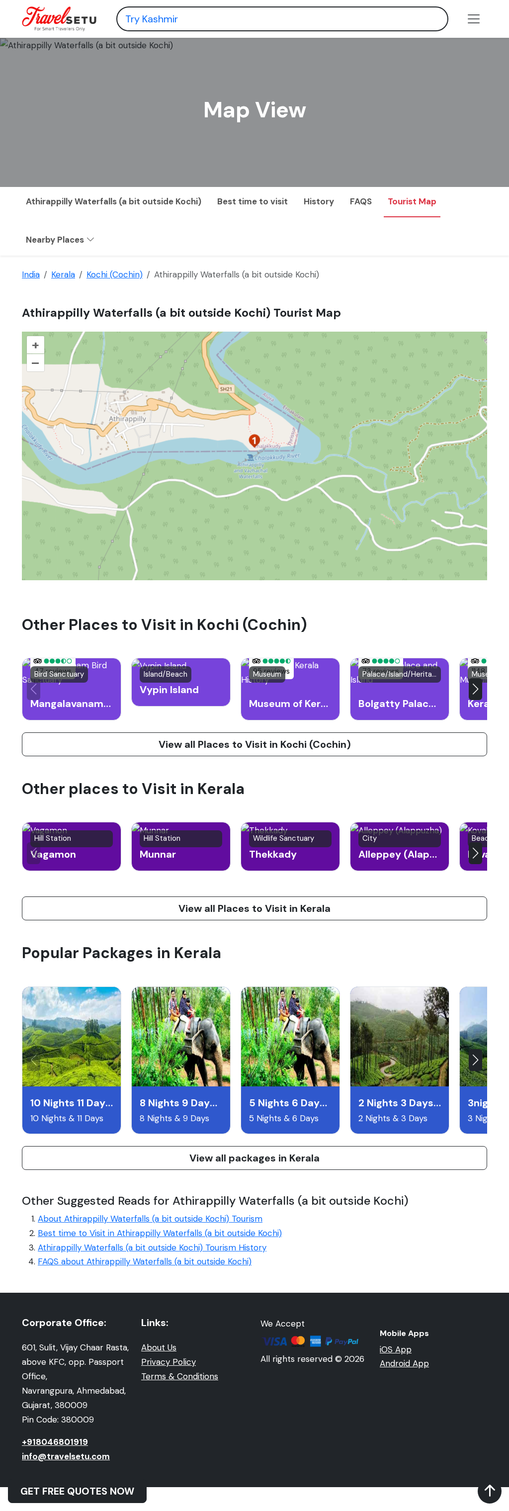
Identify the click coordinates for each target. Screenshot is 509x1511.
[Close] (440, 30)
